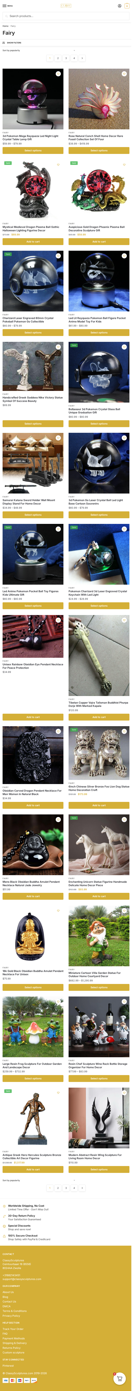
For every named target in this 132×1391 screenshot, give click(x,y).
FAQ (5, 1333)
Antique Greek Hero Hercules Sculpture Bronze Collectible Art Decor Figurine (32, 1156)
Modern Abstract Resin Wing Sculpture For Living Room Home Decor (95, 1156)
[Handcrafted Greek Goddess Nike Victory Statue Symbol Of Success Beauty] (33, 366)
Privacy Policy (11, 1315)
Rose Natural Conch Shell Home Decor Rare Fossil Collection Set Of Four (96, 137)
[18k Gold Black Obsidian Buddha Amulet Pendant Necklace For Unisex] (33, 935)
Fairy (6, 132)
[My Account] (120, 6)
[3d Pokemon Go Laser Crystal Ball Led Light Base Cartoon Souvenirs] (99, 463)
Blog (5, 1297)
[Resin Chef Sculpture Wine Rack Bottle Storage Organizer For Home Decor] (99, 1026)
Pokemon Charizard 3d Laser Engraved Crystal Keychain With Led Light (98, 593)
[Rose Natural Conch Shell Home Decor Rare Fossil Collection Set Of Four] (99, 99)
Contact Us (9, 1301)
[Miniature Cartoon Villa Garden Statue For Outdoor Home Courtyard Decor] (99, 936)
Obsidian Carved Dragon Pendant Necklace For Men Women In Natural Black (32, 792)
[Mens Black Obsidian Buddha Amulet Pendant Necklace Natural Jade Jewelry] (33, 844)
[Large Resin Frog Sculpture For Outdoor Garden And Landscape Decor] (33, 1026)
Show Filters (14, 43)
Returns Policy (11, 1347)
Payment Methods (14, 1338)
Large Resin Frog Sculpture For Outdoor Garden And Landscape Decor (32, 1065)
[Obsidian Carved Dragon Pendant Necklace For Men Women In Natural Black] (33, 755)
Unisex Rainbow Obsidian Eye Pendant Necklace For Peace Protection (33, 666)
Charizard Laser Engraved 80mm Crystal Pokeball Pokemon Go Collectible (28, 319)
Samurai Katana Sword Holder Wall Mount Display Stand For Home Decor (29, 502)
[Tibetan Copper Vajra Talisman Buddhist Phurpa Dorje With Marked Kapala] (99, 655)
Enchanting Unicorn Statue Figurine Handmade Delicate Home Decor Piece (98, 883)
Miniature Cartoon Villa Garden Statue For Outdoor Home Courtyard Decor (95, 974)
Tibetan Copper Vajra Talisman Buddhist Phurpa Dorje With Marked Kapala (98, 704)
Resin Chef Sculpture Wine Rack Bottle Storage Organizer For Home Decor (98, 1065)
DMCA (6, 1306)
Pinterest (8, 1365)
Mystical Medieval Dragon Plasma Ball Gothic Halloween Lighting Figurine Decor (31, 228)
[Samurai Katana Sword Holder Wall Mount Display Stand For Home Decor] (33, 463)
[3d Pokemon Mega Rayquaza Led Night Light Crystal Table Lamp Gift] (33, 99)
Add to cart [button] (33, 241)
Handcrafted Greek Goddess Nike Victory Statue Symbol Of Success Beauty (33, 399)
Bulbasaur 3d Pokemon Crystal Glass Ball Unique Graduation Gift (94, 411)
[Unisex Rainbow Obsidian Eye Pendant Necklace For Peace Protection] (33, 636)
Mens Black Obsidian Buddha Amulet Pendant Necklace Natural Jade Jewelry (31, 883)
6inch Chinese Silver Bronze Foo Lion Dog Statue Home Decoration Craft (99, 788)
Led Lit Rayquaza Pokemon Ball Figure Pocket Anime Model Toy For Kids (97, 319)
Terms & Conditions (15, 1311)
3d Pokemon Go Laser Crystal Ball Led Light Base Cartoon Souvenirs (96, 502)
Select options (33, 150)
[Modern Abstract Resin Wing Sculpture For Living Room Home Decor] (99, 1118)
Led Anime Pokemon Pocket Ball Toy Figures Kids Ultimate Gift (30, 593)
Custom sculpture (13, 1352)
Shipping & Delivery (15, 1343)
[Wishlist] (58, 73)
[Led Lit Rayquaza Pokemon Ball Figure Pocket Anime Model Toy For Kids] (99, 281)
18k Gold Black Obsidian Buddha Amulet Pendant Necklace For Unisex (33, 972)
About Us (8, 1292)
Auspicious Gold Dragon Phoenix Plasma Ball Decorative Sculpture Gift (97, 228)
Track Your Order (13, 1329)
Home (5, 26)
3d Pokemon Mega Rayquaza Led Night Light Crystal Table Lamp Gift (30, 137)
